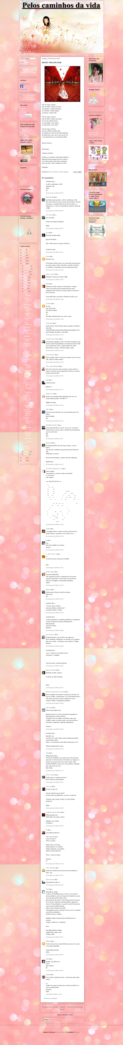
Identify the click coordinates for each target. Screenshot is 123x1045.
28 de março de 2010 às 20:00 (54, 630)
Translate (26, 62)
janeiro (26, 454)
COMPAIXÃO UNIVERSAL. (28, 441)
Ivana (47, 256)
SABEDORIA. (27, 360)
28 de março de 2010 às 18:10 (54, 585)
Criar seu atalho (23, 89)
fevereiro (27, 452)
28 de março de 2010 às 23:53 (54, 875)
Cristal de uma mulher (52, 339)
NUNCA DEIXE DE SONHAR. (28, 385)
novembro (27, 269)
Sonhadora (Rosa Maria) (53, 812)
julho (26, 280)
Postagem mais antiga (75, 1007)
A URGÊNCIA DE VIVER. (28, 393)
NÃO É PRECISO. (28, 323)
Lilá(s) (48, 409)
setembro (27, 274)
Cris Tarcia (49, 215)
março (26, 291)
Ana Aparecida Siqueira (25, 83)
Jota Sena (49, 707)
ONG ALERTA (50, 868)
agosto (26, 277)
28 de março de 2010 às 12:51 (54, 376)
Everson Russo (50, 355)
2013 (24, 255)
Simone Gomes (50, 274)
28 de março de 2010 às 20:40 (54, 703)
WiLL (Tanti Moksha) (52, 366)
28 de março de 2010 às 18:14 (54, 599)
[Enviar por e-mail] (74, 172)
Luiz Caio (49, 786)
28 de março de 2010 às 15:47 (54, 464)
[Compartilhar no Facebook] (79, 172)
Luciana (48, 303)
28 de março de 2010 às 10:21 (54, 252)
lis (46, 540)
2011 (24, 261)
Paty (47, 380)
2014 (24, 252)
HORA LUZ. (28, 305)
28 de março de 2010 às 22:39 (54, 782)
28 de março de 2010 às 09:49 (54, 211)
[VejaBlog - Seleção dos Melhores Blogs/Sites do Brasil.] (28, 70)
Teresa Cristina (50, 775)
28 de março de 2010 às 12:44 (54, 362)
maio (25, 286)
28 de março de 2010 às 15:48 (54, 524)
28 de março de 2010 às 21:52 (54, 771)
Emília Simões (50, 572)
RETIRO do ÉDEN (52, 425)
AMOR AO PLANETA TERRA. (28, 433)
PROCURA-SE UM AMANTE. (28, 400)
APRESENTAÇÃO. (28, 340)
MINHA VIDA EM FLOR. (27, 309)
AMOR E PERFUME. (27, 378)
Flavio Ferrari (50, 879)
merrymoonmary (61, 1032)
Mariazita (49, 443)
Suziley (48, 529)
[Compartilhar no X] (77, 172)
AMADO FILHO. (27, 447)
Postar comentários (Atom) (65, 1015)
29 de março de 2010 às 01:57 (54, 937)
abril (25, 288)
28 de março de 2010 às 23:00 (54, 808)
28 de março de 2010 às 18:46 (54, 613)
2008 (24, 461)
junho (26, 283)
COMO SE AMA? (27, 314)
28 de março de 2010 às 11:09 (54, 319)
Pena (47, 889)
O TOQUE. (27, 327)
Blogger (77, 1032)
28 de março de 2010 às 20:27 (54, 688)
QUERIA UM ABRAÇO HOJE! (27, 420)
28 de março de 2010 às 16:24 (54, 550)
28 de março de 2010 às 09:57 (54, 228)
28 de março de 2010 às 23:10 (54, 826)
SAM (47, 233)
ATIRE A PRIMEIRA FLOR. (27, 366)
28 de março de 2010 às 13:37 (54, 389)
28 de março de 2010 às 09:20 (54, 193)
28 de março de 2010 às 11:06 (54, 280)
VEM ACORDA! (28, 294)
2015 (24, 250)
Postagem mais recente (50, 1007)
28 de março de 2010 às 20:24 (54, 666)
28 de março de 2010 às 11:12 (54, 335)
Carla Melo (49, 323)
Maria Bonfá (50, 197)
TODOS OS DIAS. (27, 319)
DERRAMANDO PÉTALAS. (28, 331)
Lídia (47, 753)
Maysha (48, 589)
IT (46, 830)
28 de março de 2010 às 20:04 (54, 646)
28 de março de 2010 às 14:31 (54, 439)
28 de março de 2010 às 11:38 (54, 350)
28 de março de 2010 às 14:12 (54, 421)
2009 (24, 458)
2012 (24, 258)
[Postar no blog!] (76, 172)
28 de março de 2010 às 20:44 (54, 729)
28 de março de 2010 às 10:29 (54, 270)
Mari (47, 959)
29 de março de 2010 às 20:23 (54, 970)
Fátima (48, 975)
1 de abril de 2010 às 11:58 (54, 994)
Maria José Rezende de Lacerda (55, 692)
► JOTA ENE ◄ (51, 554)
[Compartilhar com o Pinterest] (81, 172)
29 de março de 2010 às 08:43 (54, 955)
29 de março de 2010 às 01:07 (54, 885)
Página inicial (62, 1008)
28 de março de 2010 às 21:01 (54, 749)
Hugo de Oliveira (51, 670)
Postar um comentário (50, 998)
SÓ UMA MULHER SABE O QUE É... (28, 412)
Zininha (48, 941)
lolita (47, 284)
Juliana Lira (49, 394)
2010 (24, 264)
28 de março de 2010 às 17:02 (54, 568)
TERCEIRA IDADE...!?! (27, 345)
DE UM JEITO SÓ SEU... (28, 300)
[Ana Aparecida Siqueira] (21, 87)
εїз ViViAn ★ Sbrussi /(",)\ (54, 469)
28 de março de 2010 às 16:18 (54, 536)
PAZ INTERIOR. (27, 427)
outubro (26, 272)
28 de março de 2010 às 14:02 (54, 405)
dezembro (27, 266)
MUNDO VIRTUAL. (28, 406)
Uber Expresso (50, 635)
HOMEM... (27, 336)
